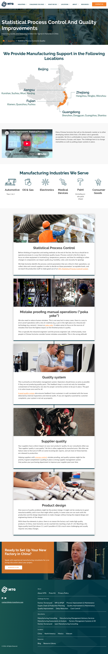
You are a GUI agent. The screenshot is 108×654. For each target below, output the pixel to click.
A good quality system (26, 393)
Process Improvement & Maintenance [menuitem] (80, 603)
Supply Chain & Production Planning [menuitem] (51, 606)
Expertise (11, 41)
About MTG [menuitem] (42, 593)
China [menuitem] (40, 633)
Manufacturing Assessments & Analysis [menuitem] (52, 621)
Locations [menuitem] (64, 4)
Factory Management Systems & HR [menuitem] (82, 621)
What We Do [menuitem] (52, 4)
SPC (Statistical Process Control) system (73, 269)
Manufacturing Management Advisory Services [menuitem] (77, 618)
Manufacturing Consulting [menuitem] (47, 618)
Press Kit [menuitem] (52, 593)
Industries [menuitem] (21, 4)
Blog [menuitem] (39, 643)
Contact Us (99, 4)
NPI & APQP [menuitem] (59, 603)
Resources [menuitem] (85, 4)
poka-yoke (49, 325)
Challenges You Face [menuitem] (37, 4)
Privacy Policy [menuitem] (63, 593)
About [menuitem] (75, 4)
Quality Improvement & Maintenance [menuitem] (81, 606)
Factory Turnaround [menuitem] (45, 603)
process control (41, 457)
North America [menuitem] (50, 633)
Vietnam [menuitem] (69, 633)
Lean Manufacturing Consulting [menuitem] (66, 624)
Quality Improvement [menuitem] (45, 608)
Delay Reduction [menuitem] (62, 608)
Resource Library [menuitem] (49, 643)
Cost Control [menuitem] (75, 608)
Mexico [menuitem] (60, 633)
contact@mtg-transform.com (12, 602)
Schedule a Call (13, 567)
